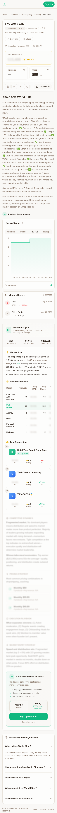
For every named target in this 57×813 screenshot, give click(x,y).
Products (14, 15)
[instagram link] (7, 86)
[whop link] (20, 86)
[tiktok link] (14, 86)
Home (4, 15)
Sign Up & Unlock (28, 716)
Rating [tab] (46, 232)
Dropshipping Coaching (31, 15)
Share (28, 39)
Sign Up (49, 4)
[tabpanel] (28, 261)
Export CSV (45, 87)
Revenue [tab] (22, 232)
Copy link (14, 39)
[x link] (27, 86)
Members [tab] (11, 232)
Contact (51, 810)
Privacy (43, 810)
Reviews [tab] (34, 232)
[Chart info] (22, 223)
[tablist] (28, 231)
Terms (34, 810)
